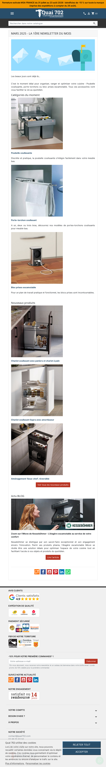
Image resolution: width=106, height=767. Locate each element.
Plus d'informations (15, 763)
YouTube (49, 571)
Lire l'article (53, 557)
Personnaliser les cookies (38, 763)
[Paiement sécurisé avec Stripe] (24, 629)
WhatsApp (68, 571)
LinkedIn (61, 571)
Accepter (81, 751)
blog (37, 571)
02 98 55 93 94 (16, 739)
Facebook (43, 571)
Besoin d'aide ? (16, 716)
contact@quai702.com (19, 736)
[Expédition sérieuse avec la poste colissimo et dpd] (24, 613)
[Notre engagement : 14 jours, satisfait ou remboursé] (24, 697)
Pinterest (55, 571)
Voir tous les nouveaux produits (53, 484)
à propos (13, 722)
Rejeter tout (81, 744)
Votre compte (16, 710)
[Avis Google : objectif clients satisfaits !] (24, 598)
